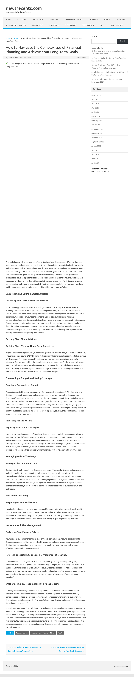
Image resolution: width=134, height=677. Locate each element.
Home (8, 19)
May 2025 (95, 159)
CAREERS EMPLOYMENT (73, 19)
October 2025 (96, 138)
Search (94, 36)
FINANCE (107, 19)
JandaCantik (13, 57)
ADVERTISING (38, 19)
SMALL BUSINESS (117, 25)
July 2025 (94, 150)
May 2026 (95, 108)
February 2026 (96, 120)
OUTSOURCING (70, 25)
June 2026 (95, 103)
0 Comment (81, 57)
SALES (102, 25)
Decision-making (22, 633)
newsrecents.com (24, 8)
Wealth (60, 633)
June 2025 (95, 154)
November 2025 (97, 133)
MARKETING (53, 25)
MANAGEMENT (37, 25)
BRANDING (54, 19)
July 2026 (94, 99)
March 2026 (95, 116)
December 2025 (97, 129)
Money (52, 633)
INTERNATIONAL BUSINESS (16, 25)
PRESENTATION (88, 25)
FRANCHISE (121, 19)
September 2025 (97, 142)
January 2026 (96, 125)
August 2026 (96, 95)
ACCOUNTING (22, 19)
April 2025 (95, 163)
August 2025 (96, 146)
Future (45, 633)
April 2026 (95, 112)
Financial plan (36, 633)
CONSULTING (93, 19)
